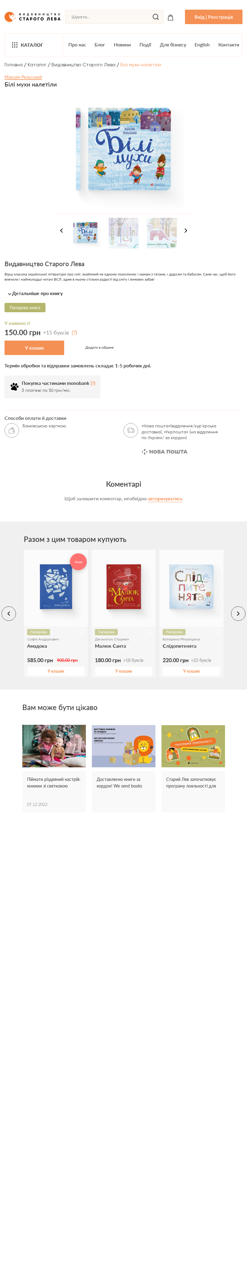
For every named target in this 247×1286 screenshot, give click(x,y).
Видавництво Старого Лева (83, 65)
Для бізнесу (173, 44)
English (202, 44)
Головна (14, 65)
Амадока (37, 646)
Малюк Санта (110, 646)
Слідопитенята (179, 646)
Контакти (228, 44)
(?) (74, 332)
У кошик (34, 348)
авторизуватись (165, 498)
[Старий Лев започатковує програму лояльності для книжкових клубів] (193, 746)
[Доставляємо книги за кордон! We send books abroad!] (123, 746)
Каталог (32, 45)
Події (145, 44)
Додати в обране (99, 347)
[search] (155, 16)
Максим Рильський (23, 77)
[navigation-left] (61, 231)
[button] (123, 293)
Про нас (77, 44)
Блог (100, 44)
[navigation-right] (186, 231)
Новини (122, 44)
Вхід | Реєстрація (214, 17)
